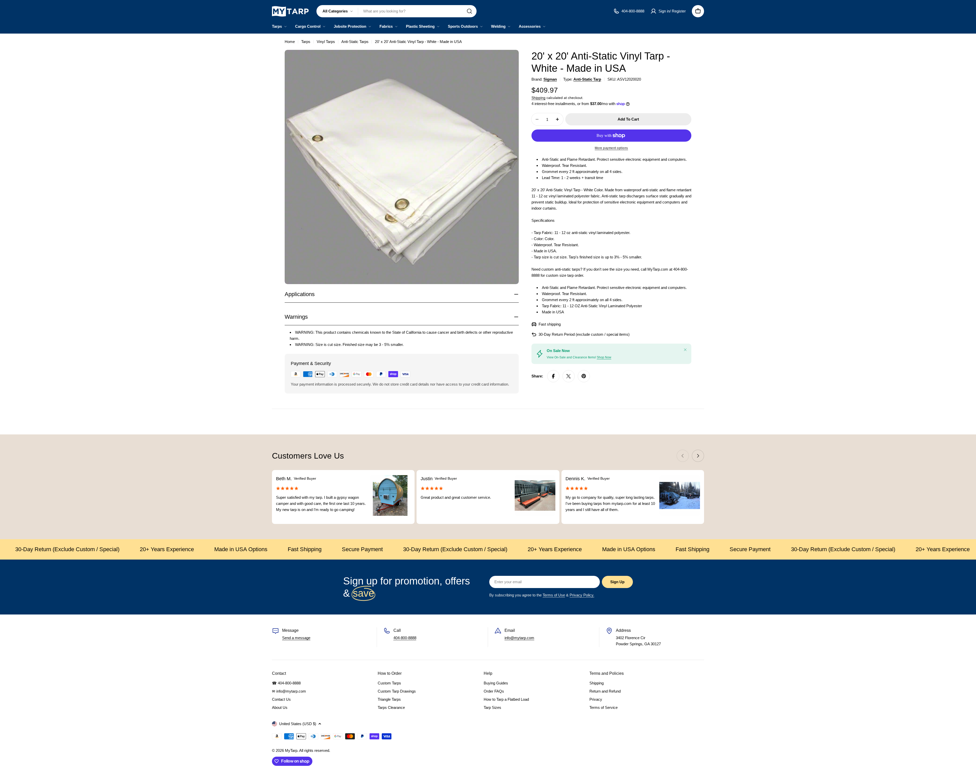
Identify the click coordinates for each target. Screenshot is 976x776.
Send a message (296, 638)
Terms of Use (554, 595)
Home (290, 41)
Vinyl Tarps (326, 41)
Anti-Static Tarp (587, 79)
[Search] (469, 11)
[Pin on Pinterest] (584, 376)
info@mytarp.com (519, 638)
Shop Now (604, 357)
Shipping (538, 98)
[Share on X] (568, 376)
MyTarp (291, 750)
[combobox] (396, 11)
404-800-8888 (404, 638)
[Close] (685, 350)
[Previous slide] (683, 456)
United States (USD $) (297, 724)
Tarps (305, 41)
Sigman (550, 79)
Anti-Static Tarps (355, 41)
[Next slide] (698, 456)
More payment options (611, 148)
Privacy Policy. (582, 595)
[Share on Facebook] (553, 376)
